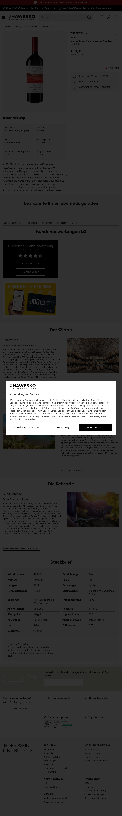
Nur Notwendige (61, 427)
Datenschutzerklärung (28, 416)
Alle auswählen (95, 427)
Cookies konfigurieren (26, 427)
